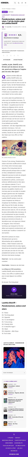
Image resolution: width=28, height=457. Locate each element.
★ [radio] (4, 55)
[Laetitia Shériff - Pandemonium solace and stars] (14, 357)
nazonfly (9, 26)
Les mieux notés (20, 445)
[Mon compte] (22, 2)
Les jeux (19, 448)
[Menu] (25, 2)
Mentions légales (7, 440)
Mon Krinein (9, 443)
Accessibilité (18, 443)
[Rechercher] (15, 2)
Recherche (14, 450)
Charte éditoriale (20, 440)
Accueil (3, 8)
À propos (10, 437)
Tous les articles (8, 445)
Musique (8, 8)
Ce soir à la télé (11, 448)
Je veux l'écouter (18, 59)
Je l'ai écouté (6, 59)
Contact (17, 437)
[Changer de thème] (18, 2)
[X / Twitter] (14, 434)
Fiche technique (8, 372)
